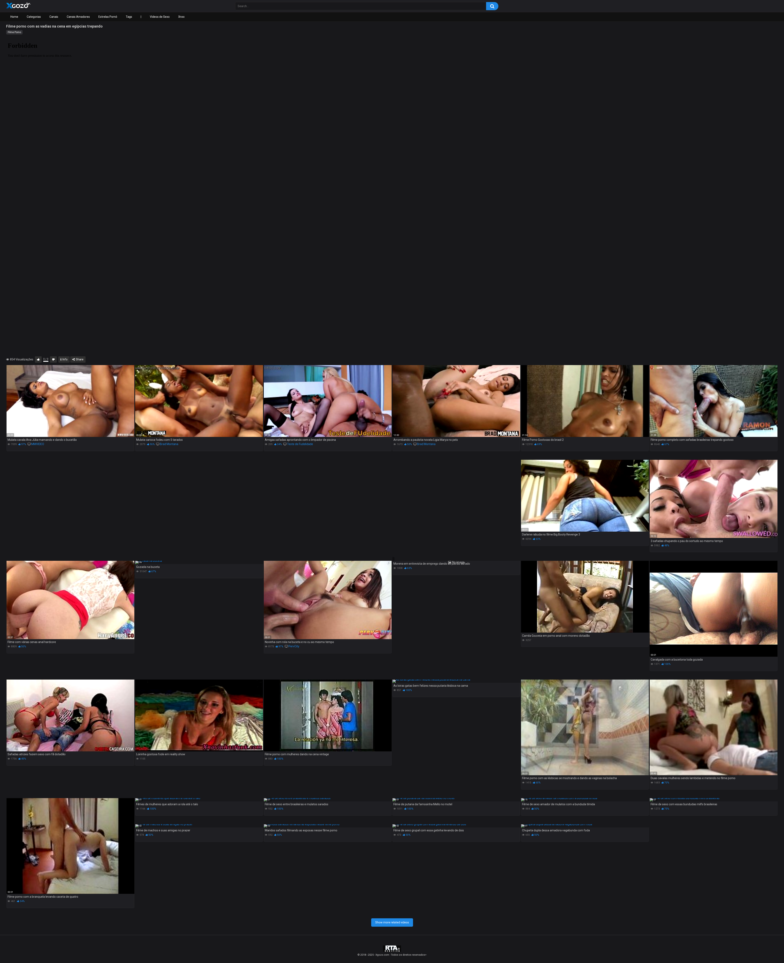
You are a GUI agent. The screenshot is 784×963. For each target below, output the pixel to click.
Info (65, 359)
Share (79, 359)
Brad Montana (169, 444)
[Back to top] (770, 950)
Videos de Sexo (160, 16)
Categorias (34, 16)
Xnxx (181, 16)
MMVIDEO (37, 444)
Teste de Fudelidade (300, 444)
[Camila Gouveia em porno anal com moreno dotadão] (585, 597)
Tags (129, 16)
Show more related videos (392, 922)
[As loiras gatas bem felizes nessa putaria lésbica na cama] (456, 681)
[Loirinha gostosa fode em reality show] (199, 715)
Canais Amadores (78, 16)
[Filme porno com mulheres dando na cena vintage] (328, 715)
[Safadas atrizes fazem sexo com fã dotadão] (70, 715)
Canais (53, 16)
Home (14, 16)
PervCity (293, 646)
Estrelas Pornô (107, 16)
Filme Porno (14, 32)
